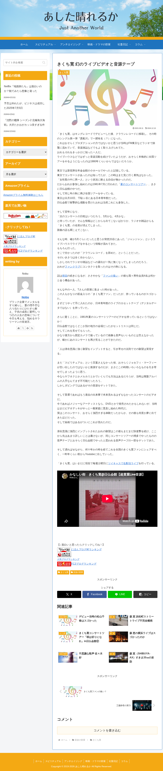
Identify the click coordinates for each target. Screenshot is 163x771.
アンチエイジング (73, 761)
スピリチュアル (53, 761)
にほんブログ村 (26, 236)
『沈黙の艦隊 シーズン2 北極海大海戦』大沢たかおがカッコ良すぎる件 (24, 122)
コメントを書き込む (107, 730)
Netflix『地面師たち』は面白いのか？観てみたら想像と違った (23, 88)
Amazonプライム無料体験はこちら (23, 195)
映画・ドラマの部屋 (95, 761)
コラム (124, 761)
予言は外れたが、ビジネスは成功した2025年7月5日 (24, 105)
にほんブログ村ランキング (86, 549)
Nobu (25, 297)
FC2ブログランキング (83, 563)
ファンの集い (110, 275)
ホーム (38, 761)
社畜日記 (113, 761)
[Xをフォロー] (23, 328)
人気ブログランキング (68, 559)
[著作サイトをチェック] (19, 328)
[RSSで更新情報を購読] (32, 328)
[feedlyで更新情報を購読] (27, 328)
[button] (145, 594)
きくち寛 (64, 572)
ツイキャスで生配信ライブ (123, 463)
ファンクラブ (72, 266)
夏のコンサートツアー (133, 184)
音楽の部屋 (78, 572)
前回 (64, 275)
